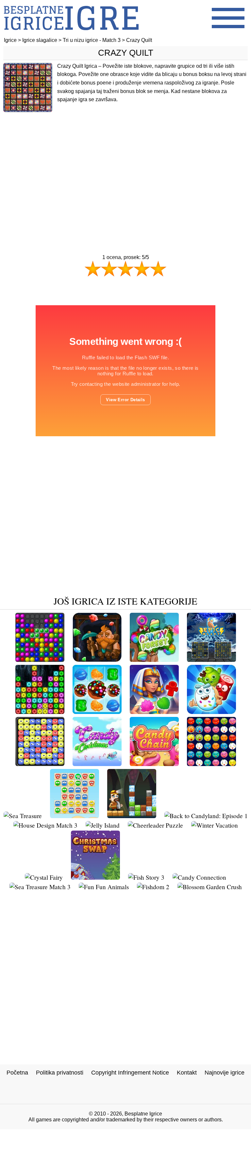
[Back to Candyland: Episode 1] (206, 816)
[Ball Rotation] (211, 763)
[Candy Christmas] (97, 763)
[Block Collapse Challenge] (39, 711)
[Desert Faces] (74, 816)
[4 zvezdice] (142, 268)
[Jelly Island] (103, 825)
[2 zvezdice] (109, 268)
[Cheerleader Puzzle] (155, 825)
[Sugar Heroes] (211, 711)
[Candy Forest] (154, 659)
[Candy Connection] (199, 877)
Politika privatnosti (59, 1072)
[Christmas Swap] (95, 877)
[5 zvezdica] (158, 268)
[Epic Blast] (211, 659)
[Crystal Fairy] (44, 877)
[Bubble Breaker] (39, 659)
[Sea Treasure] (23, 816)
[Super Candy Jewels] (97, 711)
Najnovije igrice (224, 1072)
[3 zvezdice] (125, 268)
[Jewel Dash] (97, 659)
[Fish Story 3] (146, 877)
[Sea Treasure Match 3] (40, 887)
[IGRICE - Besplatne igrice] (71, 34)
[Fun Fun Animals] (104, 887)
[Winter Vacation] (214, 825)
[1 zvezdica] (93, 268)
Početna (17, 1072)
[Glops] (39, 763)
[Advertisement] (125, 169)
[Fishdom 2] (153, 887)
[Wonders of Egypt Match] (154, 711)
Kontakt (187, 1072)
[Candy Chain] (154, 763)
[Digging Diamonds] (131, 816)
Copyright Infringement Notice (130, 1072)
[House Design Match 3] (45, 825)
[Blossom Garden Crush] (209, 887)
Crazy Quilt (125, 52)
